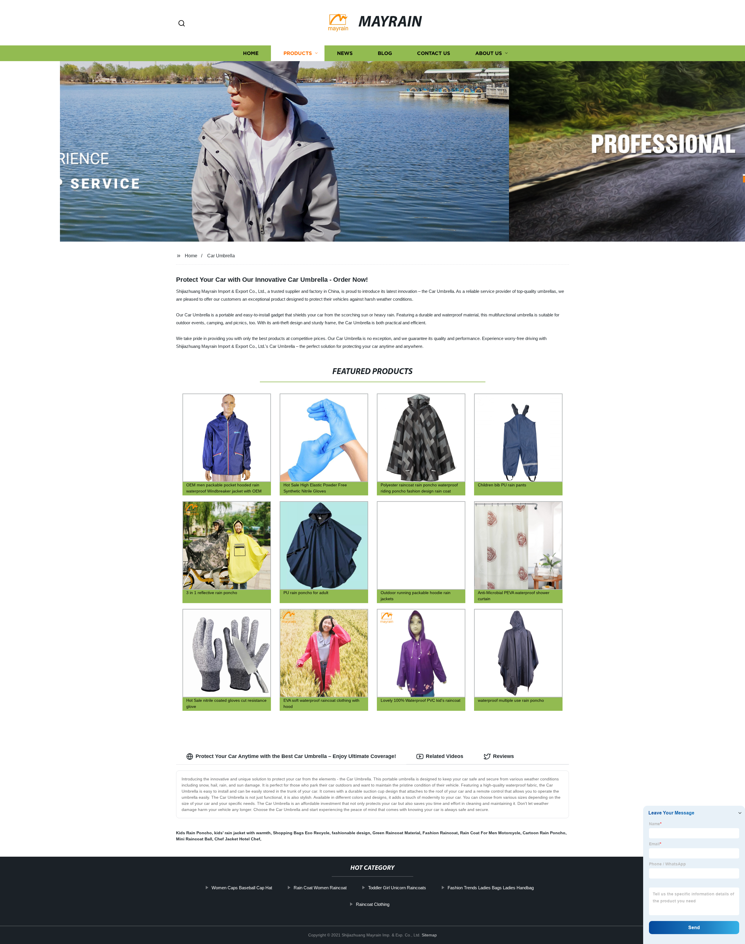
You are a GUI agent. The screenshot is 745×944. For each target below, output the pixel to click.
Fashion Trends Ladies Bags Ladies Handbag (491, 887)
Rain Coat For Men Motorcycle (490, 832)
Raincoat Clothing (372, 904)
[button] (181, 23)
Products (297, 53)
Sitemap (429, 935)
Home (250, 53)
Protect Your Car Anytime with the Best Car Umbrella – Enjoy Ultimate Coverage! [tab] (296, 756)
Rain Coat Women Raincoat (320, 887)
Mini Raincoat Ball (194, 839)
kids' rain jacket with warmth (242, 832)
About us (488, 53)
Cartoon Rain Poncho (544, 832)
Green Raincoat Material (396, 832)
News (345, 53)
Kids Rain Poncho (194, 832)
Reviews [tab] (503, 756)
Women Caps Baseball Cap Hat (242, 887)
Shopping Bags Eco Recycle (301, 832)
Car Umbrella (221, 255)
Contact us (433, 53)
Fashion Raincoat (440, 832)
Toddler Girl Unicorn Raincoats (397, 887)
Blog (385, 53)
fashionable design (351, 832)
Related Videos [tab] (444, 756)
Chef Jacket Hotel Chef (237, 839)
